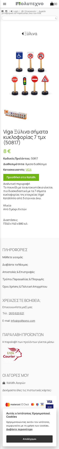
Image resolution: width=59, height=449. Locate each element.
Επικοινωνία (30, 11)
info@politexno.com (23, 321)
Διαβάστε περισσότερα (19, 429)
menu (5, 4)
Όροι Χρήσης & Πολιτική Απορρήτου (24, 286)
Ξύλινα (30, 33)
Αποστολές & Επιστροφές (18, 272)
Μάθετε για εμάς (12, 257)
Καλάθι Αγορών (15, 383)
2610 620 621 (16, 313)
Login (16, 11)
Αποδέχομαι (29, 439)
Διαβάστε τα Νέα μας (15, 264)
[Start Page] (29, 4)
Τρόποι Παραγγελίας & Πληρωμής (23, 279)
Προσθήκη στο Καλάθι (21, 177)
